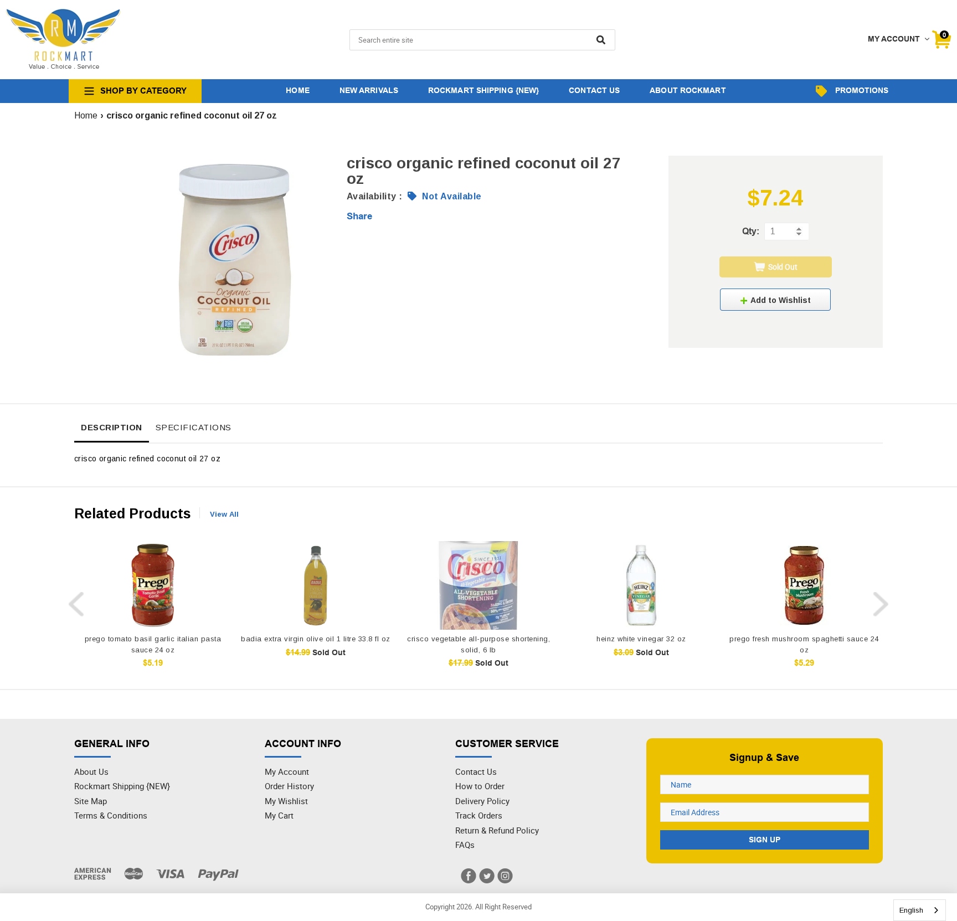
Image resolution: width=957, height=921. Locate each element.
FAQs (465, 844)
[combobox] (919, 910)
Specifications (193, 427)
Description (111, 427)
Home (85, 115)
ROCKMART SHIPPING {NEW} (483, 90)
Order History (289, 785)
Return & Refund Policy (497, 830)
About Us (91, 771)
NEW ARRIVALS (368, 90)
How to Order (480, 785)
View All (224, 514)
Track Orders (478, 815)
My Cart (279, 815)
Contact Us (476, 771)
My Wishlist (286, 800)
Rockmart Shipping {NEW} (122, 785)
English (911, 910)
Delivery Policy (482, 800)
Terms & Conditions (110, 815)
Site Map (90, 800)
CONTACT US (594, 90)
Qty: (750, 231)
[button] (775, 300)
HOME (297, 90)
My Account (287, 771)
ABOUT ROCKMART (688, 90)
